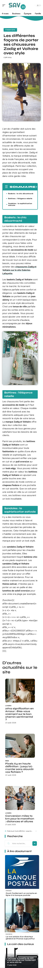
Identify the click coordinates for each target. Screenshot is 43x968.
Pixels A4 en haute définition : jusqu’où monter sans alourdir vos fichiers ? (19, 768)
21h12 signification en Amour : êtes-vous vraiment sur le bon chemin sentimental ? (19, 714)
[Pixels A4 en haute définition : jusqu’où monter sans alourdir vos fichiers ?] (20, 746)
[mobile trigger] (4, 5)
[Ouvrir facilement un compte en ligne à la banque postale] (22, 872)
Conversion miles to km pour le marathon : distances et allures (19, 818)
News (9, 955)
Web (7, 761)
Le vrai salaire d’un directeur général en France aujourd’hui (20, 938)
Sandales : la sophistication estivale (20, 204)
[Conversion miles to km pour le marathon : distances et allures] (20, 798)
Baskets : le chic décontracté (20, 193)
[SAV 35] (17, 5)
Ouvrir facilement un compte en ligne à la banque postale (21, 894)
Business (9, 934)
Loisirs (8, 706)
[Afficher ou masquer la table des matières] (36, 186)
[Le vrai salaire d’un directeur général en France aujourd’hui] (22, 916)
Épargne (9, 890)
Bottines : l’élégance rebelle (20, 198)
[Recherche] (32, 5)
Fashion (10, 30)
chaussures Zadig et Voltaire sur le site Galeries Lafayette (19, 270)
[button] (36, 831)
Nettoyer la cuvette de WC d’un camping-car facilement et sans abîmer (21, 960)
